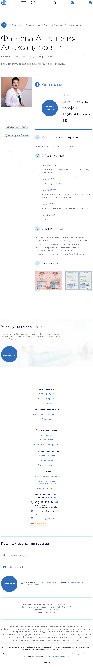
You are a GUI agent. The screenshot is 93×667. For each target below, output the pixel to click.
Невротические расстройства (46, 445)
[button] (37, 289)
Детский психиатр (46, 403)
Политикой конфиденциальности (48, 582)
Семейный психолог (46, 456)
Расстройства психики (46, 430)
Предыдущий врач (16, 135)
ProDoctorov (9, 64)
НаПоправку (57, 64)
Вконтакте (42, 64)
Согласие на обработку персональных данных (46, 482)
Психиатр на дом (46, 394)
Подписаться (9, 584)
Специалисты (33, 25)
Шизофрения (46, 435)
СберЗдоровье (26, 64)
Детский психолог (46, 460)
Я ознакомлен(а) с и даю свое (53, 583)
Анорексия (46, 419)
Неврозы (46, 424)
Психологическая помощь (46, 451)
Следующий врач (16, 127)
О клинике (16, 25)
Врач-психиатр (46, 389)
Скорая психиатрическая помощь (46, 414)
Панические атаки (46, 440)
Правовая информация (46, 488)
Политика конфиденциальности (46, 476)
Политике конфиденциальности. (56, 656)
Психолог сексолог (46, 465)
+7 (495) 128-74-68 (76, 118)
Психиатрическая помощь (46, 410)
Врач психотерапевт (46, 399)
